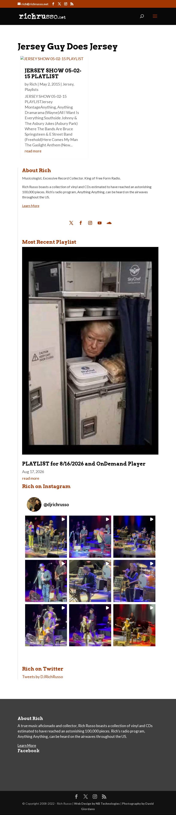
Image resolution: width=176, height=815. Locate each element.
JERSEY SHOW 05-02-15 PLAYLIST (53, 73)
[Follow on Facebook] (81, 223)
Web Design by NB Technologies (97, 803)
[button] (46, 537)
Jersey (67, 84)
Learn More (30, 206)
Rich (33, 84)
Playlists (31, 89)
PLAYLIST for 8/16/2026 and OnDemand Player (84, 464)
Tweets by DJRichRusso (42, 676)
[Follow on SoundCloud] (109, 223)
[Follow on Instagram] (90, 223)
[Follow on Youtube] (99, 223)
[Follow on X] (71, 223)
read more (33, 151)
